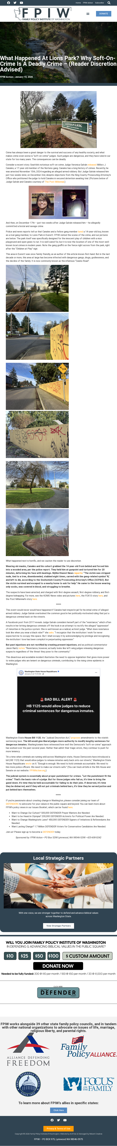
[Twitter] (15, 3)
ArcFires (73, 1134)
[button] (109, 3)
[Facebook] (8, 3)
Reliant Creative (95, 1134)
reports (78, 573)
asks (51, 632)
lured (80, 231)
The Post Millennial (54, 181)
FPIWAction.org (37, 770)
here (78, 595)
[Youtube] (21, 3)
